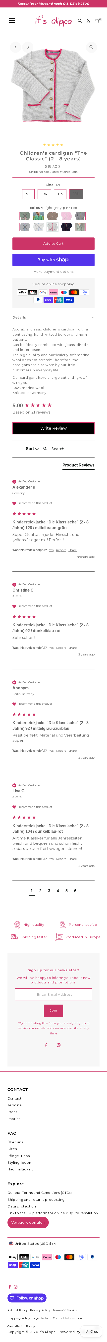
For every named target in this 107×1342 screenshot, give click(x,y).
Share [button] (72, 550)
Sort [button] (30, 449)
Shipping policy (18, 1318)
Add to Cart (53, 243)
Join (53, 1010)
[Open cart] (97, 21)
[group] (53, 406)
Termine (14, 1105)
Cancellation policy (21, 1326)
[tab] (78, 466)
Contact (14, 1098)
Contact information (67, 1318)
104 (44, 194)
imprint (13, 1119)
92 (28, 194)
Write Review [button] (53, 428)
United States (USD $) (34, 1244)
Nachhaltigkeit (20, 1169)
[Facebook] (46, 1046)
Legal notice (42, 1318)
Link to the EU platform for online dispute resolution (52, 1213)
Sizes (12, 1149)
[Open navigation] (11, 21)
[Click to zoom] (91, 47)
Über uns (15, 1142)
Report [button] (61, 550)
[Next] (27, 47)
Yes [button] (51, 550)
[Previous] (15, 47)
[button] (32, 891)
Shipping (36, 172)
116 (60, 194)
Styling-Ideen (19, 1162)
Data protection (21, 1206)
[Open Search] (80, 21)
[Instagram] (59, 1046)
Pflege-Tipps (18, 1156)
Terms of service (65, 1310)
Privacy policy (40, 1310)
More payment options (54, 272)
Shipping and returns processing (36, 1200)
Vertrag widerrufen (28, 1222)
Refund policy (17, 1310)
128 (76, 194)
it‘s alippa (47, 1332)
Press (12, 1112)
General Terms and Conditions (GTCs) (39, 1193)
